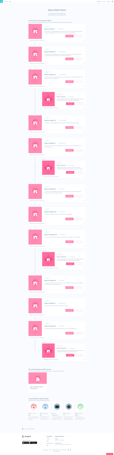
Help (47, 445)
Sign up (108, 1)
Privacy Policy (64, 449)
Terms (50, 449)
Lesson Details (79, 36)
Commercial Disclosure (56, 449)
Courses (6, 1)
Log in (104, 1)
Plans (10, 1)
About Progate (45, 449)
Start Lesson (69, 36)
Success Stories (50, 443)
